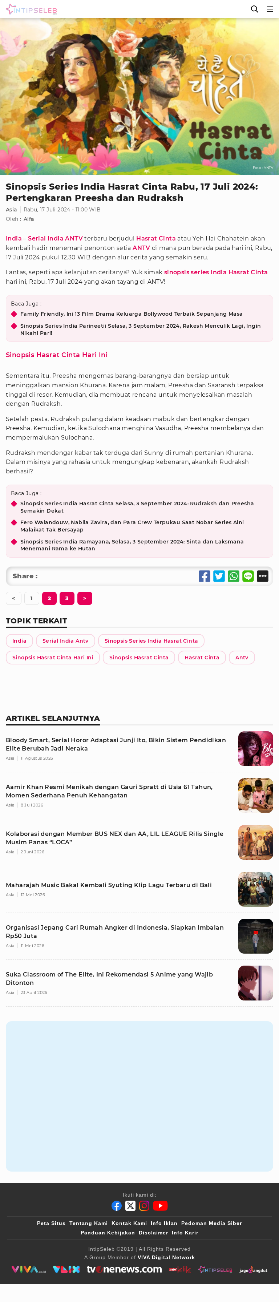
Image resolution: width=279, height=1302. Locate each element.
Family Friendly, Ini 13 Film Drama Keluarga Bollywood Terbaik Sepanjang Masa (131, 314)
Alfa (29, 219)
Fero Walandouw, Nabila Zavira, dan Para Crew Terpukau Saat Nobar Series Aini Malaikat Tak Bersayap (132, 526)
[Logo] (30, 9)
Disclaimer (153, 1233)
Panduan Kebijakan (108, 1233)
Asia (11, 209)
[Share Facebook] (204, 576)
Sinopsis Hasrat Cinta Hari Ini (57, 355)
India (14, 238)
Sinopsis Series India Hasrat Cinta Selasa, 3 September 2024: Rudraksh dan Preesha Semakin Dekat (137, 507)
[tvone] (124, 1269)
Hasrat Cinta (156, 238)
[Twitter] (130, 1206)
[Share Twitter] (219, 576)
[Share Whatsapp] (233, 576)
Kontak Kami (129, 1223)
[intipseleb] (215, 1269)
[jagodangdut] (253, 1269)
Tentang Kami (88, 1223)
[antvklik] (180, 1269)
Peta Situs (51, 1223)
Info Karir (185, 1233)
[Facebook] (117, 1206)
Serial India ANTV (55, 238)
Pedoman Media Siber (211, 1223)
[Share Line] (248, 576)
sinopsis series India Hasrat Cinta (216, 272)
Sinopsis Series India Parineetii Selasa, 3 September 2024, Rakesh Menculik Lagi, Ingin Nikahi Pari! (140, 329)
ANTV (141, 247)
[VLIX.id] (66, 1269)
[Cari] (254, 9)
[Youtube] (160, 1206)
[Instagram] (144, 1206)
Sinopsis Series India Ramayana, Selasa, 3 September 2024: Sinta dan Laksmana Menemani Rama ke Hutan (132, 545)
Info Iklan (164, 1223)
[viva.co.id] (28, 1269)
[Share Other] (262, 576)
